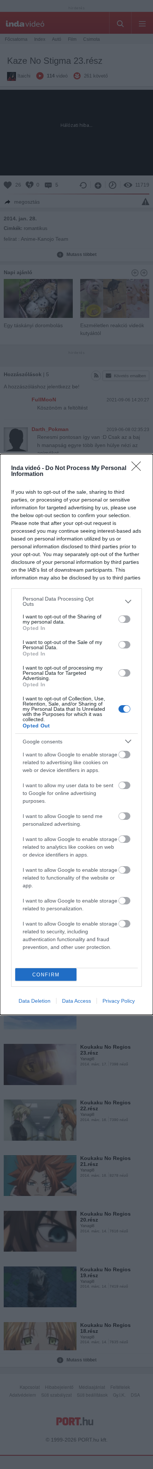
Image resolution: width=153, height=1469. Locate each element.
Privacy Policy (118, 1001)
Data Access (76, 1001)
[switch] (124, 619)
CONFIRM (46, 974)
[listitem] (76, 601)
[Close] (138, 468)
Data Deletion (35, 1001)
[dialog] (76, 734)
